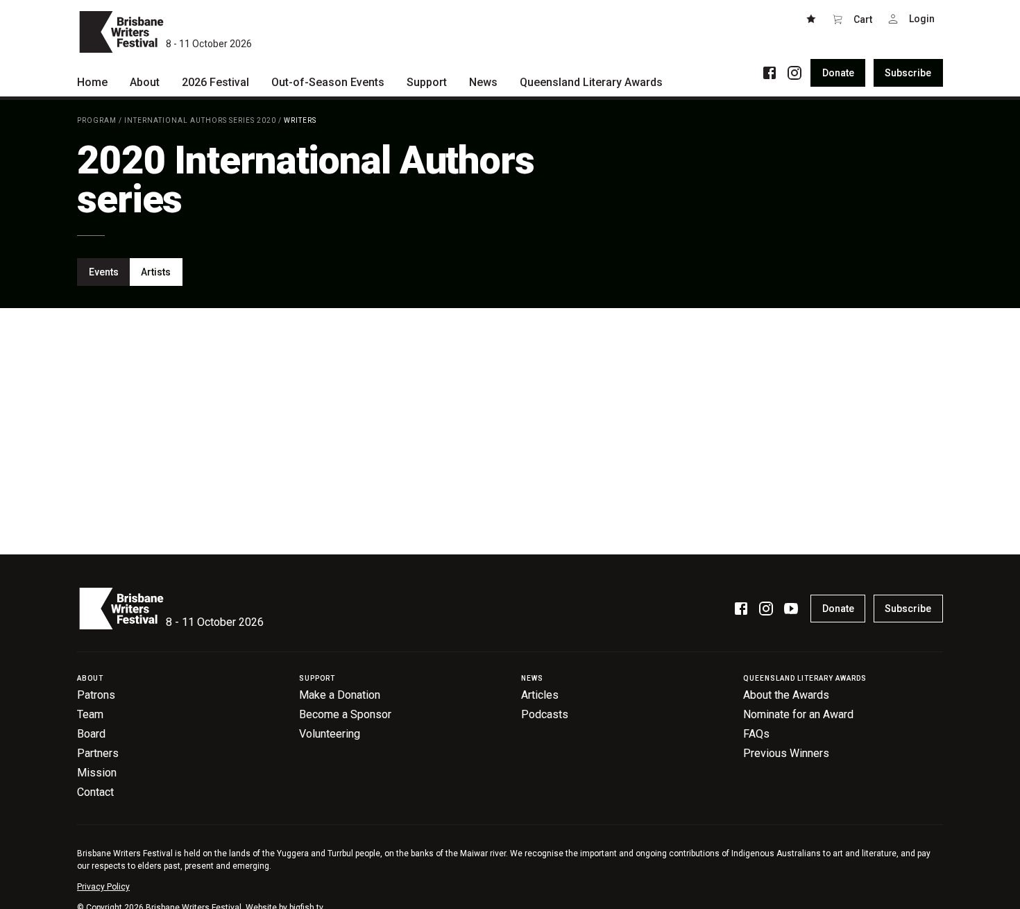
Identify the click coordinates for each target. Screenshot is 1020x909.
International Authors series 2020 (200, 120)
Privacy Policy (103, 887)
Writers (300, 120)
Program (97, 120)
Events (104, 272)
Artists (156, 272)
